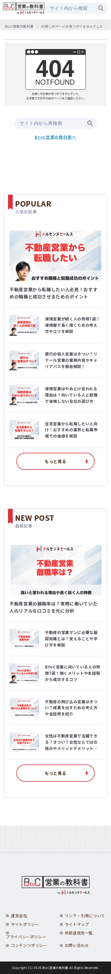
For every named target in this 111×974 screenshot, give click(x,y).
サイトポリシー (25, 924)
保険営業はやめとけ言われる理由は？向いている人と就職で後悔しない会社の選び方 (71, 395)
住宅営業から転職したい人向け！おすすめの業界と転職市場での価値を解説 (71, 430)
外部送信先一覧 (79, 933)
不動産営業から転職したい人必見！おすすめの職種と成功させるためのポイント (53, 293)
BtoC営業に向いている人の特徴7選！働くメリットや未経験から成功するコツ (72, 673)
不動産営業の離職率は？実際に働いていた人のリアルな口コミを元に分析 (53, 607)
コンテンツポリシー (29, 945)
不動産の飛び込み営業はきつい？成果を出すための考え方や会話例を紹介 (71, 708)
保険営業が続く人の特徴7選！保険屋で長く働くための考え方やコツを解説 (72, 325)
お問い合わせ (77, 945)
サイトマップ (77, 924)
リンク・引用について (85, 916)
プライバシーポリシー (26, 937)
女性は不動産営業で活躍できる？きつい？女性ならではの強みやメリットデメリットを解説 (71, 742)
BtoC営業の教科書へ (55, 137)
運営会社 (19, 916)
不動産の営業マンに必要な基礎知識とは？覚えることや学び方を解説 (71, 639)
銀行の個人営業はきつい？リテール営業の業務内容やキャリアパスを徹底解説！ (71, 360)
